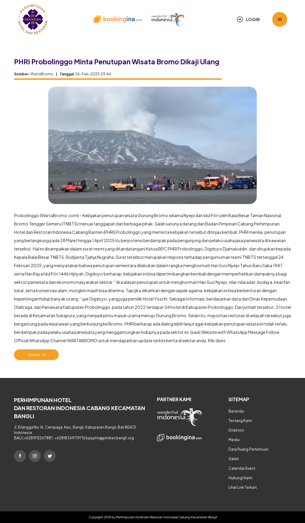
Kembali (34, 355)
